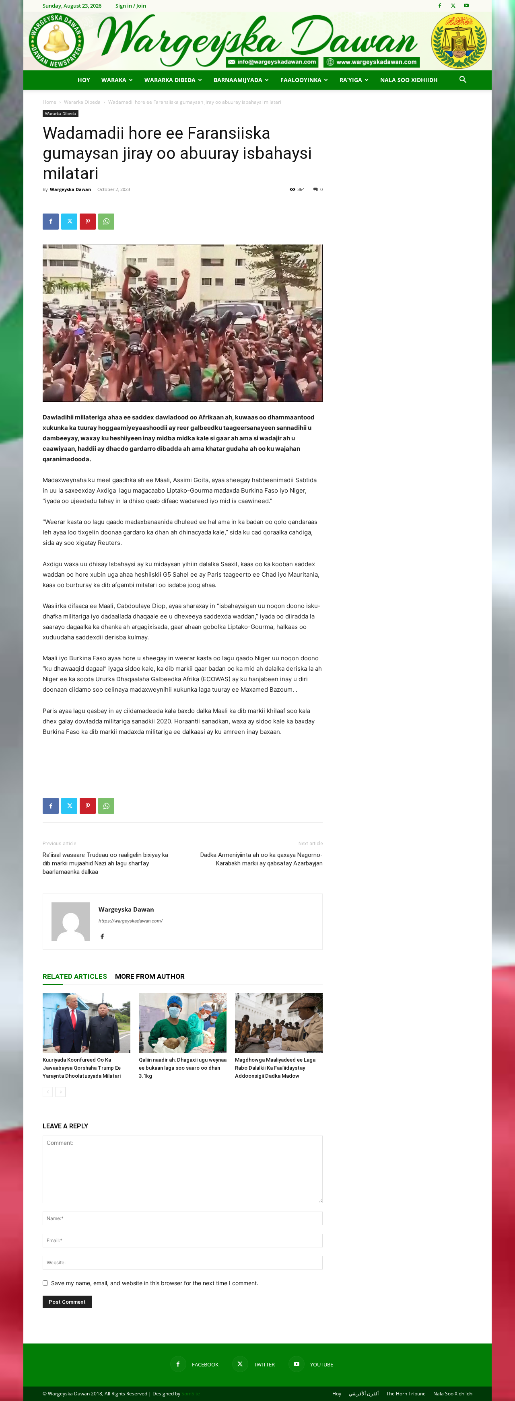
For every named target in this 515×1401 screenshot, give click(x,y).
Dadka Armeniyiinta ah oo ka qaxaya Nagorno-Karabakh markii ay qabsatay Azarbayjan (261, 859)
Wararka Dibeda (170, 80)
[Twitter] (453, 5)
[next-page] (61, 1092)
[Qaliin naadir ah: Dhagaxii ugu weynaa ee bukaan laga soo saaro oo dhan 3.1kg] (183, 1023)
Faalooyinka (300, 80)
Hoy (84, 80)
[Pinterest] (88, 222)
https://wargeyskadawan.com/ (131, 921)
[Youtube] (466, 5)
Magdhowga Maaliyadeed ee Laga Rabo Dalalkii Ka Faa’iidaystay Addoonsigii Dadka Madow (275, 1068)
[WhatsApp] (106, 222)
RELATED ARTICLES (75, 976)
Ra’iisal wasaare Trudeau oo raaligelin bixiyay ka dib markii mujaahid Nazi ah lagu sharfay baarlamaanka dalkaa (105, 863)
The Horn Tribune (406, 1393)
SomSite (190, 1393)
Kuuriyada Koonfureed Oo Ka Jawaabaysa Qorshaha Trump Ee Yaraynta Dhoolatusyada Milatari (82, 1068)
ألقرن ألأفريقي (364, 1393)
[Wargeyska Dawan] (257, 41)
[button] (462, 80)
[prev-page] (48, 1092)
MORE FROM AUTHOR (150, 976)
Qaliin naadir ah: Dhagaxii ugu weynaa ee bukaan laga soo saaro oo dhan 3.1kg (183, 1068)
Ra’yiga (351, 80)
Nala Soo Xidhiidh (409, 80)
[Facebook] (440, 5)
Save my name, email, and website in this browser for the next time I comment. (154, 1283)
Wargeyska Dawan (70, 189)
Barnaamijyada (238, 80)
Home (49, 102)
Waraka (113, 80)
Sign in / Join (130, 5)
